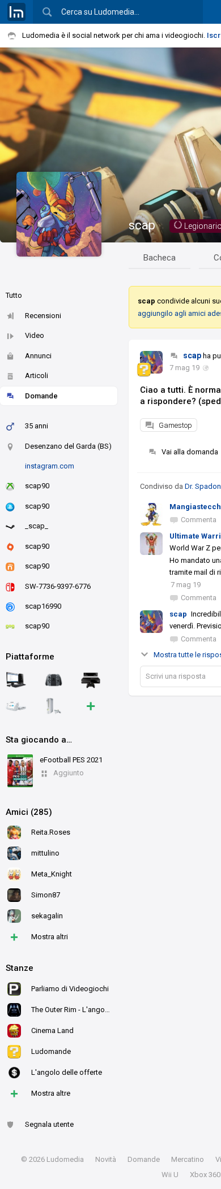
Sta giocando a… (39, 740)
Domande (41, 396)
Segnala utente (49, 1124)
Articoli (36, 375)
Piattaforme (30, 657)
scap (142, 225)
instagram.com (49, 466)
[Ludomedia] (16, 12)
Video (34, 335)
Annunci (38, 356)
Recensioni (43, 315)
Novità (105, 1159)
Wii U (170, 1174)
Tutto (14, 295)
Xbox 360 (205, 1174)
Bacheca (159, 258)
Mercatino (187, 1159)
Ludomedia (65, 1159)
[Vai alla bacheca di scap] (151, 362)
